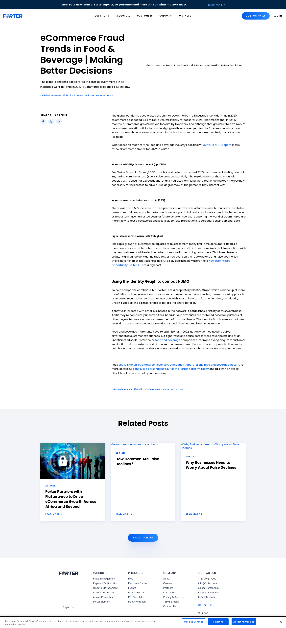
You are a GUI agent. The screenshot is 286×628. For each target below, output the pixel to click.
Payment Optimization (105, 583)
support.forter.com (209, 592)
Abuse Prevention (103, 597)
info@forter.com (207, 583)
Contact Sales (256, 15)
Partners (184, 15)
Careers (167, 583)
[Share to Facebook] (43, 121)
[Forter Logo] (68, 573)
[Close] (280, 622)
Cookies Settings (193, 621)
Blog (130, 578)
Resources (123, 15)
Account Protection (104, 592)
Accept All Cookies (243, 621)
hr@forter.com (206, 597)
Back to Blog (143, 537)
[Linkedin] (211, 604)
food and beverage (167, 340)
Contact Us (169, 606)
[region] (143, 622)
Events (132, 587)
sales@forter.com (208, 587)
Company (165, 15)
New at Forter (136, 592)
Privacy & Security (173, 597)
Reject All (218, 621)
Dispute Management (105, 587)
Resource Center (138, 583)
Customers (145, 15)
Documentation (137, 601)
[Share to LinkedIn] (59, 121)
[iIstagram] (199, 604)
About (166, 578)
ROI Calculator (136, 597)
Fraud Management (104, 578)
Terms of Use (171, 601)
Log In (278, 15)
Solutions (102, 15)
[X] (205, 604)
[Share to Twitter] (51, 121)
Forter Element (101, 601)
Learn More (215, 4)
